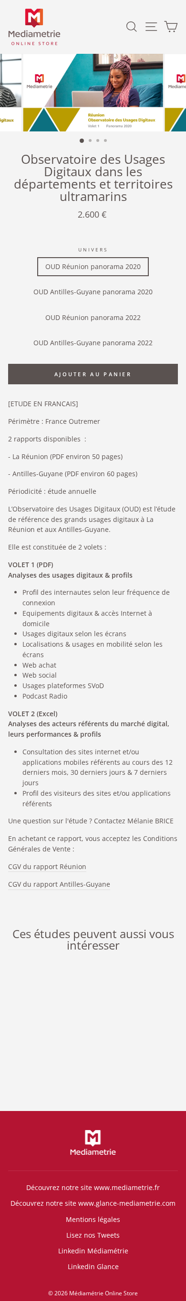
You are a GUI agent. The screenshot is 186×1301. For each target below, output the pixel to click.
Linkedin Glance (93, 1266)
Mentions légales (93, 1219)
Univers (93, 249)
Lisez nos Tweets (93, 1235)
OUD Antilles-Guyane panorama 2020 (93, 291)
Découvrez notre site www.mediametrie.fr (93, 1187)
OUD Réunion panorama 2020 (93, 266)
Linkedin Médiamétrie (93, 1250)
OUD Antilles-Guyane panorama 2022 (93, 342)
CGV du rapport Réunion (47, 866)
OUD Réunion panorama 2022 (93, 317)
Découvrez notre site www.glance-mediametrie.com (93, 1203)
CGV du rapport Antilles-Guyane (59, 884)
